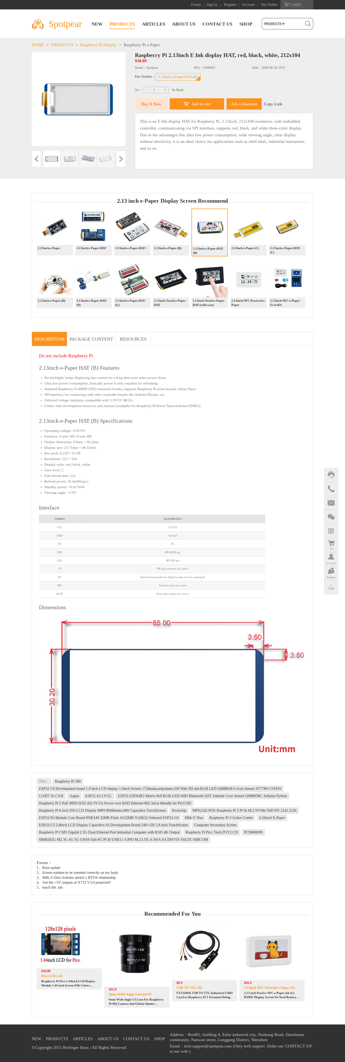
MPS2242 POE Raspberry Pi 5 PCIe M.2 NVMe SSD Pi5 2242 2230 (244, 810)
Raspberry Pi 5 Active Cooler (231, 818)
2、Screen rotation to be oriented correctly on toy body (77, 873)
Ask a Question (244, 104)
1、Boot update (48, 868)
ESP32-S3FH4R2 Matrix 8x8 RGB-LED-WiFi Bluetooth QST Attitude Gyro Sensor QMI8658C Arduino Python (202, 796)
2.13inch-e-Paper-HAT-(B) (178, 77)
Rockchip (179, 810)
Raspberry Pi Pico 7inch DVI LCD (212, 832)
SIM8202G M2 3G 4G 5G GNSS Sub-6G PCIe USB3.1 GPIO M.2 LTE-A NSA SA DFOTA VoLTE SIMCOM (123, 839)
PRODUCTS (122, 24)
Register (230, 5)
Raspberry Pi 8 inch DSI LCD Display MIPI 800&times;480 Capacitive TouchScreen (102, 810)
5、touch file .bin (50, 887)
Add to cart (201, 104)
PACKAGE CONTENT (91, 339)
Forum (196, 5)
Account (248, 5)
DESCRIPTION (49, 339)
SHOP (245, 24)
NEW (97, 24)
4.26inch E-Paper (272, 818)
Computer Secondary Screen (215, 825)
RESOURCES (133, 339)
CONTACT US (217, 24)
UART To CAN (51, 796)
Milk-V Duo (194, 818)
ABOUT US (184, 24)
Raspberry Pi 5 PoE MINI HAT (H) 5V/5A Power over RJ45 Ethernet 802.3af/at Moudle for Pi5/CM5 (115, 803)
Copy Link (273, 104)
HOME (38, 44)
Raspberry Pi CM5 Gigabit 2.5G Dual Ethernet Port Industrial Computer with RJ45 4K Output (109, 832)
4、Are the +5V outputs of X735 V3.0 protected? (74, 882)
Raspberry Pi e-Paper (142, 44)
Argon (74, 796)
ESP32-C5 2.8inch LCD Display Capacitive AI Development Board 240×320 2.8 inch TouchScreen (113, 825)
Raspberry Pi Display (98, 44)
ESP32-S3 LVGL (98, 796)
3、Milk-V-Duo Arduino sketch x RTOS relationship (76, 877)
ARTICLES (153, 24)
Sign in (212, 5)
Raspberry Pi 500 (68, 781)
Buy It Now (151, 104)
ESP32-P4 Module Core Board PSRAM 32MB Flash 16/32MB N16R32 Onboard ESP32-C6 (109, 818)
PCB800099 (253, 832)
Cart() (295, 5)
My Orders (269, 5)
